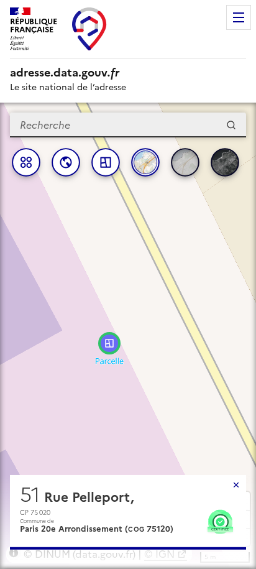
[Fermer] (236, 485)
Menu (238, 17)
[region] (128, 336)
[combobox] (128, 125)
